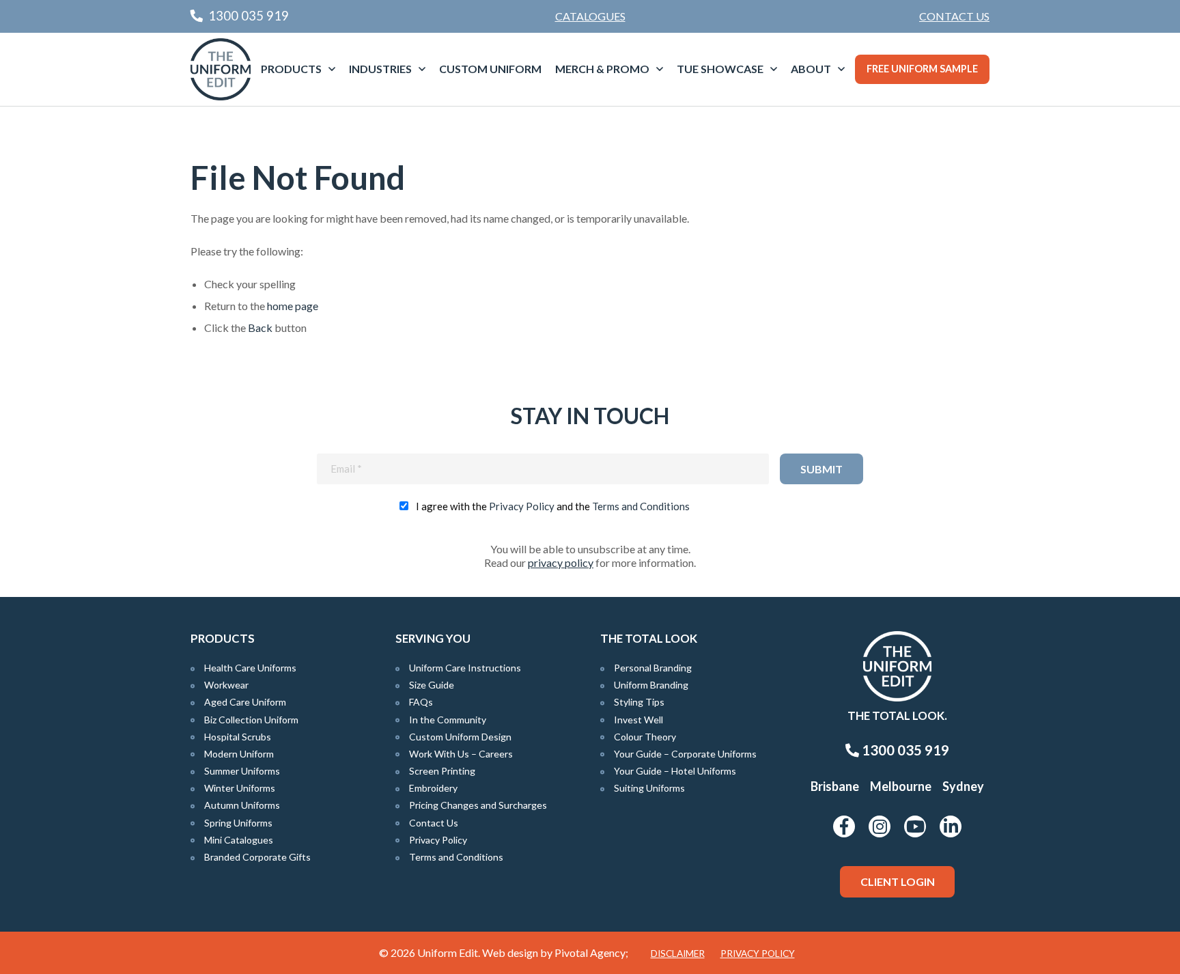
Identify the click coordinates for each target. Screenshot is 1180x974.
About (811, 68)
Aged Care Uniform (245, 702)
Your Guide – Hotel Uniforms (675, 771)
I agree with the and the (553, 506)
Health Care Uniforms (250, 667)
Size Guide (431, 685)
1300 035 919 (904, 750)
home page (292, 305)
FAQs (421, 702)
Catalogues (590, 16)
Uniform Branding (651, 685)
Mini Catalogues (238, 840)
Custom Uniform (490, 68)
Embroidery (433, 788)
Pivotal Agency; (591, 952)
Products (291, 68)
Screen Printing (442, 771)
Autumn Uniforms (242, 805)
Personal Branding (653, 667)
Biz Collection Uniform (251, 719)
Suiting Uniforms (649, 788)
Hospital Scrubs (237, 736)
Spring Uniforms (238, 823)
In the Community (447, 719)
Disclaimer (678, 953)
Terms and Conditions (641, 506)
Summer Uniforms (242, 771)
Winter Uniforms (239, 788)
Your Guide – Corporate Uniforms (685, 754)
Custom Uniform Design (460, 736)
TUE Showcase (720, 68)
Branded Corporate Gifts (257, 857)
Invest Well (638, 719)
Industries (380, 68)
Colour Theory (645, 736)
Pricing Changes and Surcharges (478, 805)
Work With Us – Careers (461, 754)
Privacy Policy (521, 506)
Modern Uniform (239, 754)
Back (260, 327)
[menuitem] (954, 16)
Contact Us (954, 16)
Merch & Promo (602, 68)
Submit (821, 468)
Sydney (963, 786)
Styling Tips (639, 702)
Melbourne (900, 786)
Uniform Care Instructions (465, 667)
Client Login (897, 881)
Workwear (226, 685)
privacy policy (560, 562)
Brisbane (835, 786)
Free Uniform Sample (922, 68)
